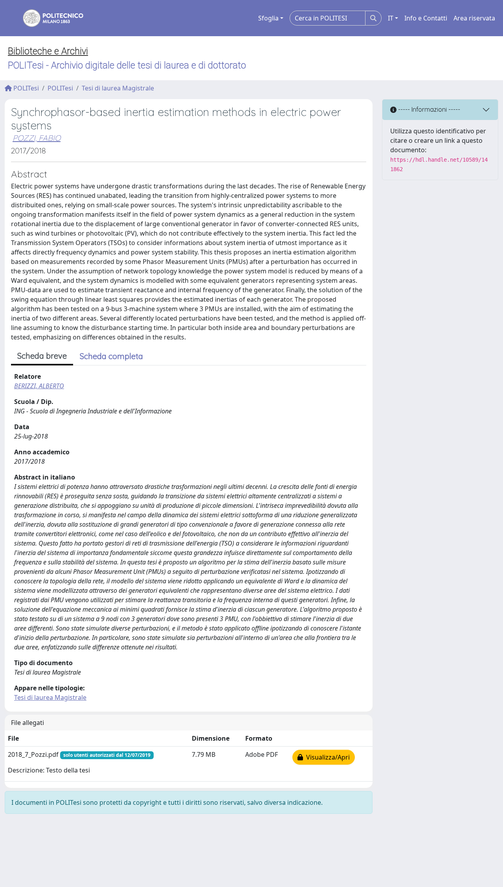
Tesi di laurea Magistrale (118, 88)
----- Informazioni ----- (428, 109)
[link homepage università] (48, 18)
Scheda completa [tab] (111, 356)
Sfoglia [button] (268, 18)
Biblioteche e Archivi (48, 51)
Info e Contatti (425, 18)
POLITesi (25, 88)
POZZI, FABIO (37, 138)
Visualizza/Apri (326, 757)
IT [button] (390, 18)
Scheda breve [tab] (42, 356)
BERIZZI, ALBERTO (39, 386)
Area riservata (474, 18)
